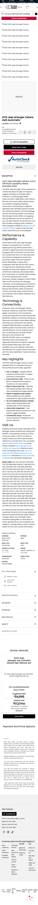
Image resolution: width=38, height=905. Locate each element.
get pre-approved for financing (14, 443)
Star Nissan (4, 890)
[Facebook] (4, 832)
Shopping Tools (24, 842)
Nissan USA (35, 890)
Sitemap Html (24, 890)
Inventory (6, 841)
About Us (32, 842)
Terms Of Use (14, 890)
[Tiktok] (12, 832)
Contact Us (10, 814)
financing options (22, 446)
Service (15, 841)
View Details (19, 716)
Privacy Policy (9, 890)
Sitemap (18, 890)
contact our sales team (11, 448)
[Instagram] (8, 832)
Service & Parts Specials (14, 872)
